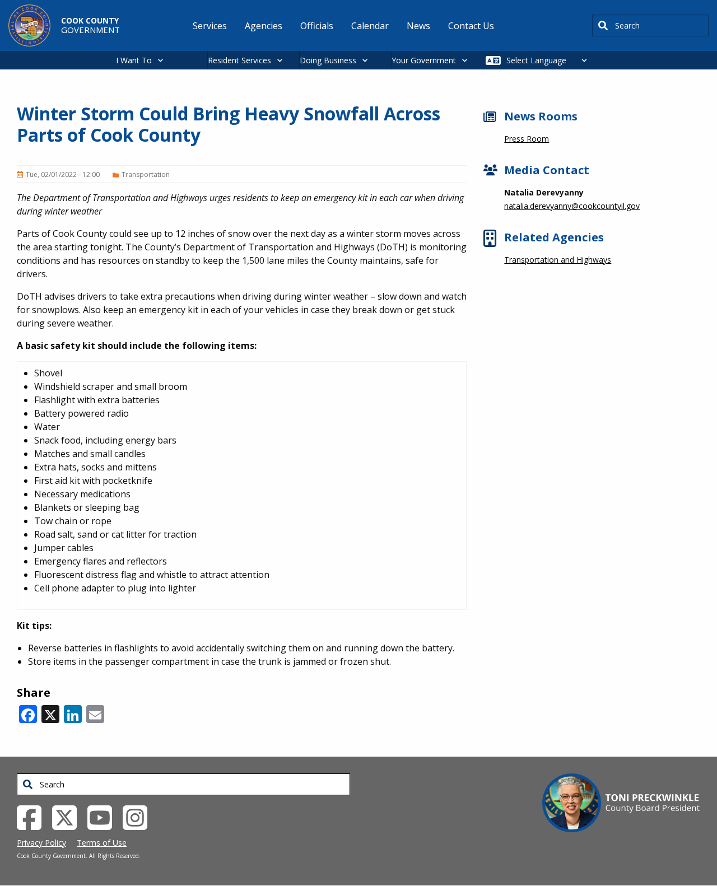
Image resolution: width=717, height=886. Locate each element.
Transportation (146, 174)
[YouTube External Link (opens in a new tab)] (103, 816)
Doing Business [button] (328, 60)
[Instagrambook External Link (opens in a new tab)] (139, 816)
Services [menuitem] (210, 26)
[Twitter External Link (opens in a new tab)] (68, 816)
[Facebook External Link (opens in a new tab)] (33, 816)
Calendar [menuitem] (370, 26)
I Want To (134, 60)
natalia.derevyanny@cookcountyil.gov (572, 205)
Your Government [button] (424, 60)
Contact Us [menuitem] (471, 26)
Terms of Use (102, 842)
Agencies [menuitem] (263, 26)
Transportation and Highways (557, 259)
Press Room (526, 138)
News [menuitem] (418, 26)
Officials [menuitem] (316, 26)
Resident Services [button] (239, 60)
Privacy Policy (41, 842)
